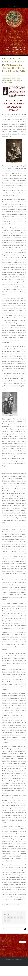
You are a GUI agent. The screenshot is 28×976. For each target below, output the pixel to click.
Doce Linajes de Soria (7, 904)
